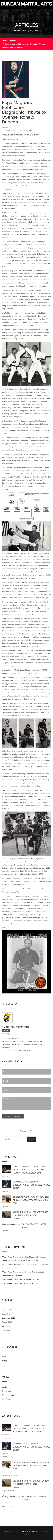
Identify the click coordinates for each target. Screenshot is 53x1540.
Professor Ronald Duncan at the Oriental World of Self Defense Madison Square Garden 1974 (29, 1170)
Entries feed (6, 1391)
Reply (6, 1030)
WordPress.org (8, 1399)
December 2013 (8, 1314)
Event (4, 1356)
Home (4, 41)
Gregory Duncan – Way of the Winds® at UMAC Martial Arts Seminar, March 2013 (31, 1200)
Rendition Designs (30, 1532)
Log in (4, 1387)
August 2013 (7, 1322)
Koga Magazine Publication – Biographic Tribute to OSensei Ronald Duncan (31, 1185)
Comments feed (8, 1395)
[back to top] (48, 1525)
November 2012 (8, 1330)
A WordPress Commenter (12, 1257)
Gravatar (30, 1050)
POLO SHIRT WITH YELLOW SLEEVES (24, 1279)
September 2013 (8, 1318)
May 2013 (6, 1326)
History (12, 41)
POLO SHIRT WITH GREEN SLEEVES (24, 1283)
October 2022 (7, 1310)
